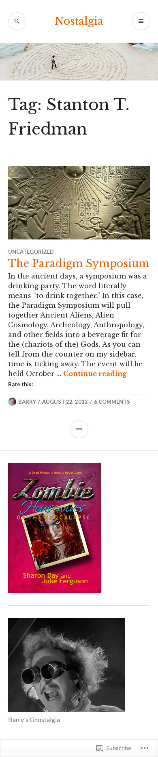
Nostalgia (79, 21)
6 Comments (112, 401)
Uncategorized (31, 251)
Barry (27, 401)
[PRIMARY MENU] (141, 21)
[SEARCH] (17, 21)
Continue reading (95, 374)
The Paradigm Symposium (78, 263)
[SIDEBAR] (79, 429)
